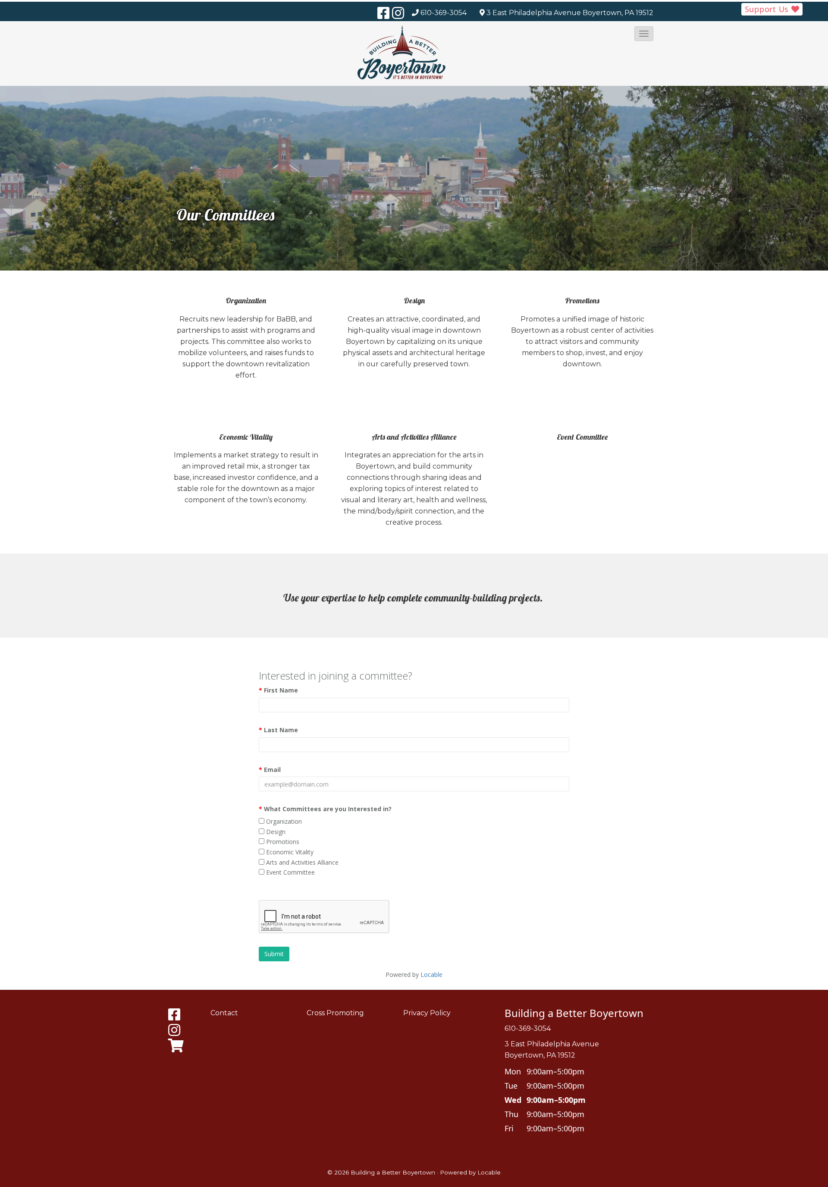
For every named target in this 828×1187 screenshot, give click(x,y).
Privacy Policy (427, 1013)
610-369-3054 (443, 13)
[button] (643, 33)
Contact (224, 1013)
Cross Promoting (335, 1013)
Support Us (768, 9)
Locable (489, 1172)
